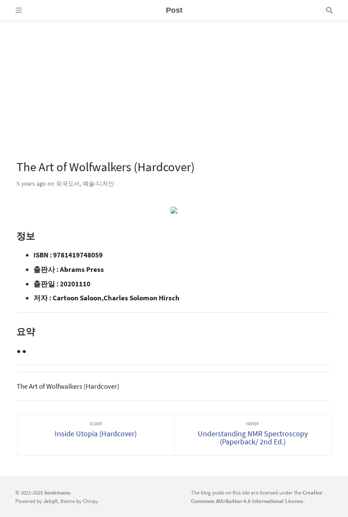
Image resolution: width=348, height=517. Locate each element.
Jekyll (50, 500)
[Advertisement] (174, 79)
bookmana (57, 492)
